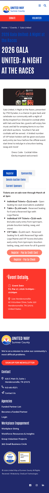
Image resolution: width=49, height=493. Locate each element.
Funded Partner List (11, 406)
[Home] (24, 0)
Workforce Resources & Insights (18, 434)
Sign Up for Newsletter (20, 362)
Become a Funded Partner (14, 412)
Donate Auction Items (16, 179)
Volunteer (36, 17)
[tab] (10, 173)
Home (5, 27)
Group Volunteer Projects (14, 439)
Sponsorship (26, 173)
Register (10, 173)
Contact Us (10, 393)
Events (13, 27)
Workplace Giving (10, 428)
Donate (12, 17)
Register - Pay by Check (24, 259)
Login (4, 417)
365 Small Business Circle (14, 444)
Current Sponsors (14, 185)
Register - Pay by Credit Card (24, 252)
